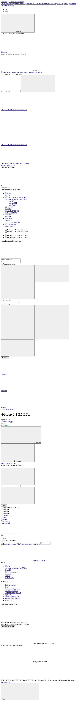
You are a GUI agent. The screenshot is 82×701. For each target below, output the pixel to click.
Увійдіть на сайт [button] (7, 463)
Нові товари (9, 226)
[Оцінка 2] (52, 313)
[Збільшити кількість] (18, 495)
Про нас (50, 4)
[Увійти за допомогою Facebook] (18, 273)
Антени (8, 216)
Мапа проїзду (6, 682)
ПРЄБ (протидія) (11, 213)
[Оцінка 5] (18, 347)
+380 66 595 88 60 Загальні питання (14, 110)
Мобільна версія (39, 560)
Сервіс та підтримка (11, 4)
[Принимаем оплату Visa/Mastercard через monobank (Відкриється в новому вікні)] (20, 544)
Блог (2, 4)
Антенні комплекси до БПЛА (16, 199)
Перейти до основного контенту (12, 2)
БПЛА (7, 195)
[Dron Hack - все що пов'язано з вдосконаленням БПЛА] (11, 537)
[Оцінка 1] (18, 313)
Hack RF (8, 209)
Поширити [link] (5, 509)
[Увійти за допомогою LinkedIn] (18, 290)
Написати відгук (7, 422)
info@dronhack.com (8, 165)
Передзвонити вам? (8, 167)
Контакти (10, 6)
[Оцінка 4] (52, 330)
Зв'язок (7, 220)
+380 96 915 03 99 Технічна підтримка (15, 163)
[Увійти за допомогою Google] (52, 273)
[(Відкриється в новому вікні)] (45, 544)
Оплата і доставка (25, 4)
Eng (6, 11)
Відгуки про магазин (12, 598)
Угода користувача (60, 4)
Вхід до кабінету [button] (11, 585)
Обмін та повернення (40, 4)
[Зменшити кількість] (18, 476)
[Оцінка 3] (18, 330)
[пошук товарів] (38, 83)
